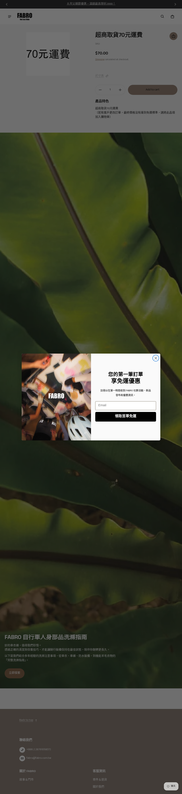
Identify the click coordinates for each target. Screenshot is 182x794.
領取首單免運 (125, 417)
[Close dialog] (156, 358)
